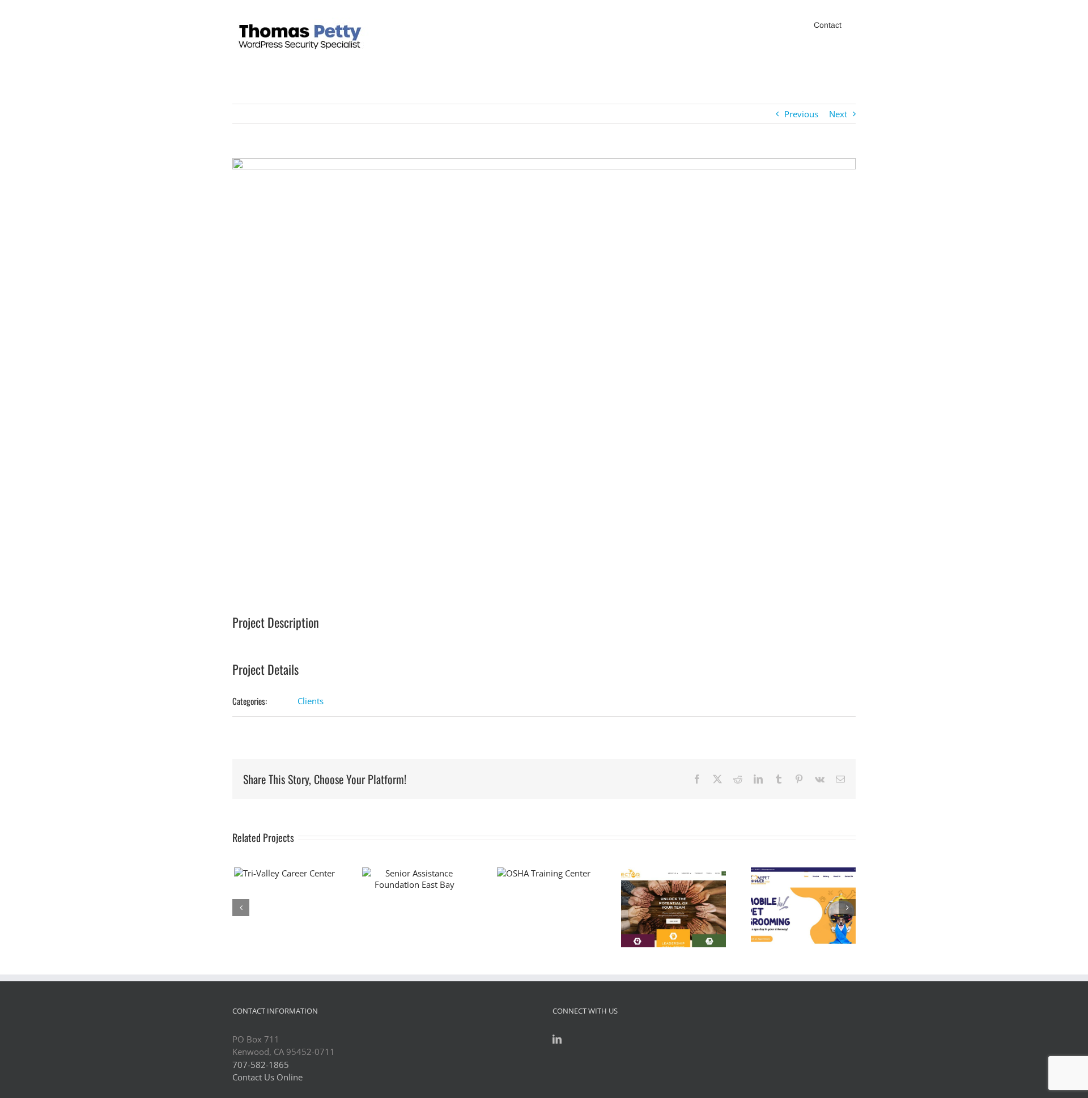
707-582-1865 (260, 1064)
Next (838, 114)
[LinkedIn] (557, 1039)
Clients (311, 701)
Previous (801, 114)
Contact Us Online (267, 1077)
